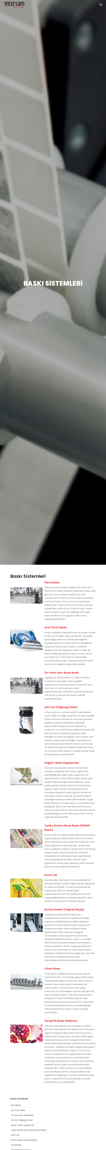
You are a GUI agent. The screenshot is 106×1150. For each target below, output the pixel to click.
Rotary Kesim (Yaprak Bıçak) (24, 1140)
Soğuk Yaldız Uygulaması (22, 1125)
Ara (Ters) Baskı (18, 1110)
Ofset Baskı (16, 1145)
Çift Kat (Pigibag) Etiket (22, 1120)
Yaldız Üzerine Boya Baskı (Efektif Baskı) (29, 1130)
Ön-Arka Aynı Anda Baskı (22, 1115)
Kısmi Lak (15, 1135)
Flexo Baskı (16, 1105)
